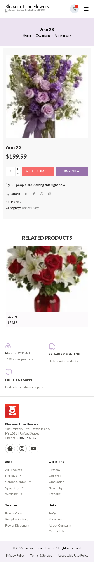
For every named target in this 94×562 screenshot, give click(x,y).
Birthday (54, 470)
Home (27, 35)
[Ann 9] (47, 279)
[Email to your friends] (50, 194)
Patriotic (55, 494)
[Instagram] (22, 448)
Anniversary (63, 35)
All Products (13, 470)
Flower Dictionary (17, 525)
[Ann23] (47, 96)
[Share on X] (26, 194)
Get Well (55, 475)
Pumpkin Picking (16, 519)
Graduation (56, 482)
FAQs (52, 513)
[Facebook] (10, 448)
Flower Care (13, 513)
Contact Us (56, 531)
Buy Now (72, 171)
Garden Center (15, 482)
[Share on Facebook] (33, 193)
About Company (60, 525)
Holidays (11, 475)
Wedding (11, 494)
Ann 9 (12, 317)
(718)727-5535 (26, 438)
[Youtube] (33, 448)
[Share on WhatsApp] (42, 194)
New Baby (56, 488)
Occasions (43, 35)
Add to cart (37, 171)
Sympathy (12, 488)
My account (57, 519)
